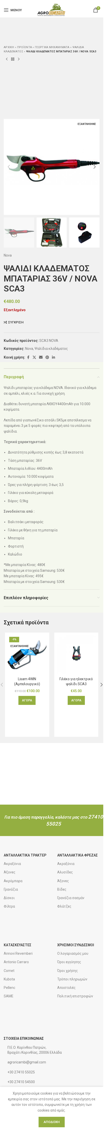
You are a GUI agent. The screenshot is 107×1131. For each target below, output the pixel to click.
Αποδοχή (52, 1122)
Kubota (9, 979)
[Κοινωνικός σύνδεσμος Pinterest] (47, 357)
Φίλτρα (9, 906)
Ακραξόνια (12, 864)
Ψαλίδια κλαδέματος (51, 349)
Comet (9, 971)
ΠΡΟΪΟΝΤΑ (24, 47)
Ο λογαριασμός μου (72, 953)
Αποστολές (66, 988)
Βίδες (61, 889)
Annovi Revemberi (18, 953)
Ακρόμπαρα (13, 881)
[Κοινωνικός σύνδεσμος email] (41, 357)
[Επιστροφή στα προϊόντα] (13, 59)
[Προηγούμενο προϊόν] (7, 59)
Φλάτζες (64, 906)
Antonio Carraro (16, 962)
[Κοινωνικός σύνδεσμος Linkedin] (53, 357)
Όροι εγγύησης (69, 962)
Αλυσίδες (65, 872)
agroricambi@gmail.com (26, 1062)
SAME (8, 996)
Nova (8, 255)
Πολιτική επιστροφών (75, 996)
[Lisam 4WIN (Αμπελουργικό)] (27, 654)
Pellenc (9, 988)
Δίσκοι (9, 898)
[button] (9, 167)
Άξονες (9, 872)
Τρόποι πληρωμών (72, 979)
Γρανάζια (11, 889)
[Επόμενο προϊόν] (19, 59)
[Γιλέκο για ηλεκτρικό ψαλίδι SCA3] (76, 654)
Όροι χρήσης (67, 971)
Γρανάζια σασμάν (70, 898)
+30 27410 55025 (21, 1072)
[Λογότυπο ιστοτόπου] (51, 10)
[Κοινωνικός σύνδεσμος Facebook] (28, 357)
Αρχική (9, 47)
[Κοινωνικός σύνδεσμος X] (34, 357)
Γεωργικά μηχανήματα (52, 47)
